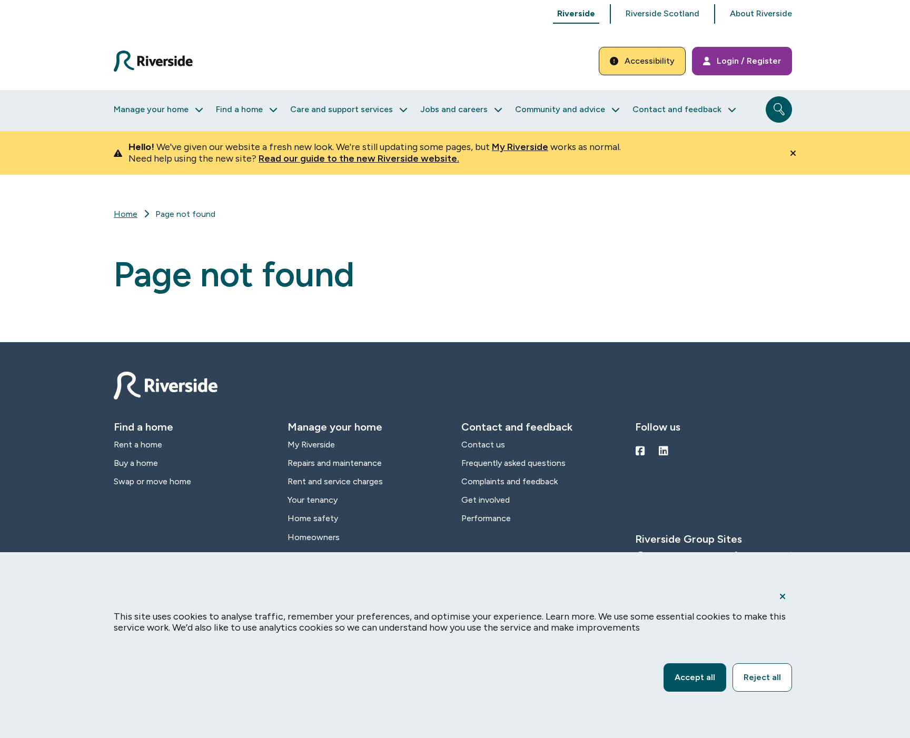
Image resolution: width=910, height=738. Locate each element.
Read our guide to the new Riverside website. (359, 158)
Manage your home (151, 109)
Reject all (762, 677)
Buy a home (136, 463)
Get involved (485, 500)
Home (125, 214)
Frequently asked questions (513, 463)
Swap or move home (152, 481)
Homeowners (314, 537)
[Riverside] (159, 61)
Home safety (313, 518)
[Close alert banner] (793, 153)
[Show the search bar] (779, 109)
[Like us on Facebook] (640, 451)
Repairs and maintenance (335, 463)
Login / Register (749, 61)
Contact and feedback (676, 109)
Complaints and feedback (509, 481)
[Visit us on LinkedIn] (663, 451)
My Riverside (520, 147)
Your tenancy (313, 500)
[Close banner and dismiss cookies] (782, 596)
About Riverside (761, 13)
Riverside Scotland (662, 13)
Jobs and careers (454, 109)
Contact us (483, 445)
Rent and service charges (335, 481)
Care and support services (341, 109)
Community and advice (560, 109)
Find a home (239, 109)
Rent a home (138, 445)
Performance (486, 518)
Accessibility (650, 61)
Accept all (695, 677)
